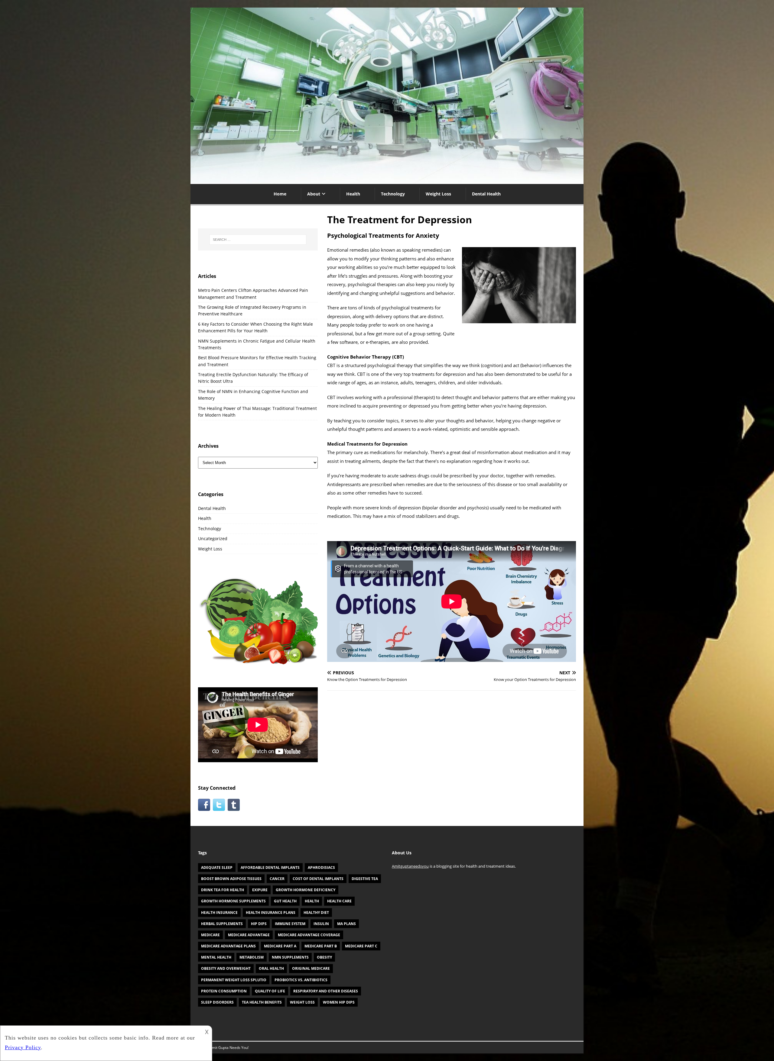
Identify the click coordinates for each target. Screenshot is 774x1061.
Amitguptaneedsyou (410, 866)
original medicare (311, 968)
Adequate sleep (217, 867)
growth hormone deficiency (305, 889)
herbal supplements (222, 923)
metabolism (251, 957)
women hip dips (339, 1002)
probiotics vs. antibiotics (301, 979)
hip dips (259, 923)
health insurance (219, 912)
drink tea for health (222, 889)
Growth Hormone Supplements (233, 901)
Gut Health (285, 901)
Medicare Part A (280, 946)
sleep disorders (217, 1002)
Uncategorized (212, 538)
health (312, 901)
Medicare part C (361, 946)
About (313, 194)
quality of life (270, 991)
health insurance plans (270, 912)
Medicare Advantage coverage (309, 934)
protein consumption (224, 991)
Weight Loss (438, 194)
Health (353, 194)
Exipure (260, 889)
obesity (324, 957)
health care (339, 901)
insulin (321, 923)
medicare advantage (249, 934)
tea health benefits (262, 1002)
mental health (216, 957)
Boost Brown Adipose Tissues (231, 878)
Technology (393, 194)
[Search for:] (258, 239)
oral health (271, 968)
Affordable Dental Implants (270, 867)
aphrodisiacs (321, 867)
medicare (210, 934)
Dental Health (486, 194)
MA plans (346, 923)
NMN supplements (290, 957)
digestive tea (365, 878)
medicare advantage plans (228, 946)
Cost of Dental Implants (318, 878)
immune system (290, 923)
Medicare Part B (320, 946)
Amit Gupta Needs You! (229, 1047)
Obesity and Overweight (226, 968)
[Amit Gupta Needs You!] (387, 180)
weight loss (302, 1002)
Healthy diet (316, 912)
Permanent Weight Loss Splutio (233, 979)
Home (280, 194)
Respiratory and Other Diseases (325, 991)
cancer (277, 878)
